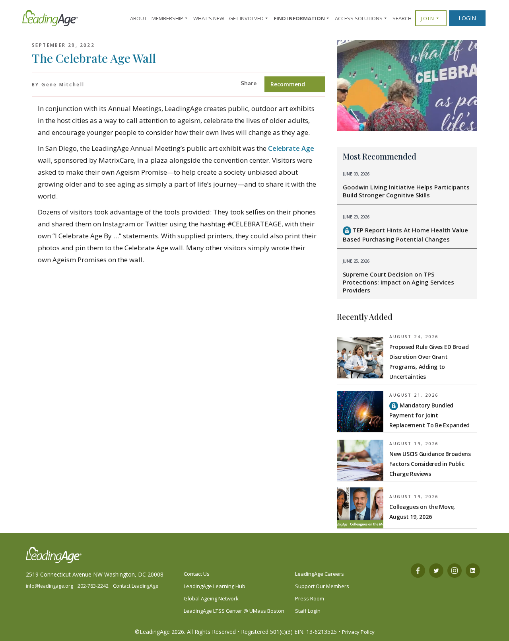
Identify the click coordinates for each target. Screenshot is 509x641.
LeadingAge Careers (319, 573)
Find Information (299, 18)
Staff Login (308, 610)
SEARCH (402, 18)
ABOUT (138, 18)
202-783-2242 (93, 586)
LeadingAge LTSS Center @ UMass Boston (234, 610)
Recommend (287, 84)
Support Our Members (322, 586)
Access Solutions (359, 18)
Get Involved (246, 18)
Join (428, 18)
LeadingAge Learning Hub (214, 586)
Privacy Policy (358, 631)
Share (248, 83)
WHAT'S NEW (208, 18)
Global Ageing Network (211, 598)
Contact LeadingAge (135, 586)
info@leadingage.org (49, 586)
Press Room (309, 598)
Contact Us (197, 573)
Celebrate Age (291, 148)
